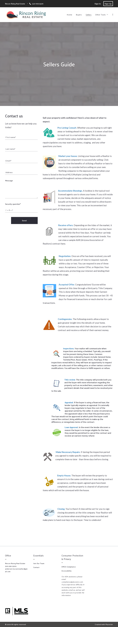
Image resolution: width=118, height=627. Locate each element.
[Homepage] (26, 15)
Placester (109, 624)
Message (9, 180)
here (60, 163)
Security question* (13, 204)
